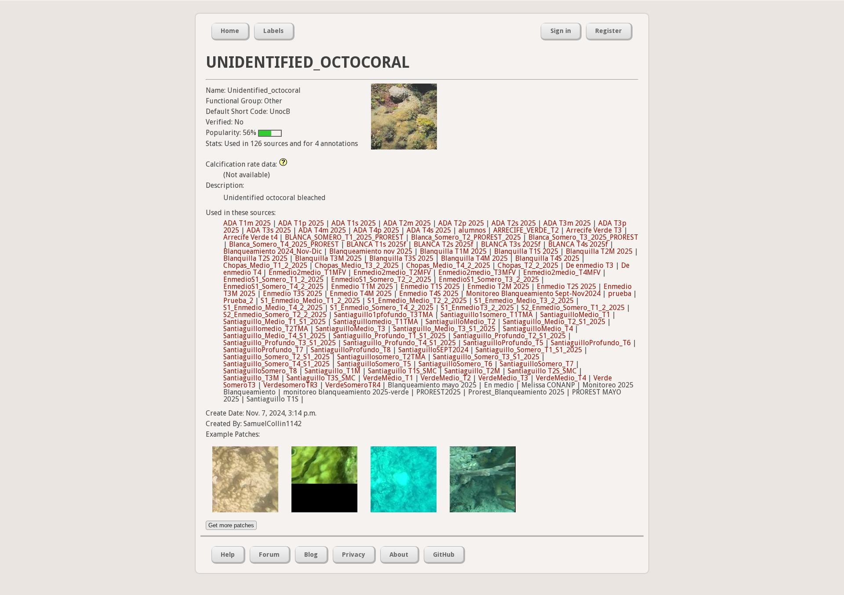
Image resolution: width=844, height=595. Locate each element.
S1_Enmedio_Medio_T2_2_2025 (417, 300)
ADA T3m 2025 (567, 223)
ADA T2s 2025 (513, 223)
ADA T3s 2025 (269, 230)
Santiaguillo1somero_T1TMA (486, 314)
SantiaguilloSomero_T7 (537, 364)
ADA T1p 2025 (301, 223)
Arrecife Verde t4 (250, 237)
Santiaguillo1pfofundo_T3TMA (383, 314)
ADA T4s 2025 (429, 230)
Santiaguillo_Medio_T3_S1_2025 (444, 329)
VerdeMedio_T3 (503, 378)
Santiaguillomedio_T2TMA (265, 329)
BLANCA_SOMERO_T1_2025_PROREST (344, 237)
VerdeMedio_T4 (561, 378)
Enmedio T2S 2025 (566, 286)
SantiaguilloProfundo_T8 (351, 350)
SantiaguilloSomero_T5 (374, 364)
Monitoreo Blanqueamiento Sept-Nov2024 (533, 293)
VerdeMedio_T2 (446, 378)
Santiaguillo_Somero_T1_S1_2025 (529, 350)
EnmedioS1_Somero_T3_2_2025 (489, 279)
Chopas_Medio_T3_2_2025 (357, 265)
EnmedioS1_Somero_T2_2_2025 (381, 279)
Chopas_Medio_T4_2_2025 (448, 265)
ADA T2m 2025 (407, 223)
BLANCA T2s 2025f (443, 244)
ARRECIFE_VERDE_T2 (526, 230)
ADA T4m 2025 (322, 230)
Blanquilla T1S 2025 (526, 251)
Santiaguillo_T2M (472, 371)
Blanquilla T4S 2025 (547, 258)
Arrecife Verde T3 (594, 230)
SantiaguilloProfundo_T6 (591, 343)
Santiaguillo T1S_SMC (402, 371)
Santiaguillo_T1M (332, 371)
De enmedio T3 (590, 265)
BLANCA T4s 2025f (578, 244)
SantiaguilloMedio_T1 (575, 314)
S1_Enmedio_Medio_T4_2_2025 (273, 307)
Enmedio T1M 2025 (362, 286)
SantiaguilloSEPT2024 (433, 350)
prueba (619, 293)
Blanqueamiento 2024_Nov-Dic (272, 251)
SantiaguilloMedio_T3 (351, 329)
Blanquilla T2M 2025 (599, 251)
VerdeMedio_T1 (388, 378)
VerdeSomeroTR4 (352, 385)
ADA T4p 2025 (376, 230)
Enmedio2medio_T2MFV (392, 272)
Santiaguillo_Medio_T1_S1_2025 (274, 322)
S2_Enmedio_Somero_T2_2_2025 (275, 314)
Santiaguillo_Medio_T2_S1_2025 (554, 322)
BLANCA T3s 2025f (511, 244)
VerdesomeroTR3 (290, 385)
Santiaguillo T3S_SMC (321, 378)
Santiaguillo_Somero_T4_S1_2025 (276, 364)
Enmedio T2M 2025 (498, 286)
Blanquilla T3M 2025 (328, 258)
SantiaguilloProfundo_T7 (263, 350)
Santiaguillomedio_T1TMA (375, 322)
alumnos (472, 230)
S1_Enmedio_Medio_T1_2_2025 (310, 300)
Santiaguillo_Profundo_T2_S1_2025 (509, 336)
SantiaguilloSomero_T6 (455, 364)
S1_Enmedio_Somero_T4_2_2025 (381, 307)
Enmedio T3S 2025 (292, 293)
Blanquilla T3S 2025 (401, 258)
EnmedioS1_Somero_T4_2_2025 (273, 286)
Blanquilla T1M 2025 (453, 251)
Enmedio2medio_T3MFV (477, 272)
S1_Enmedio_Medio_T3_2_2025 (524, 300)
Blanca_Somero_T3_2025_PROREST (583, 237)
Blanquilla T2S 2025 (255, 258)
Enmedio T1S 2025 (430, 286)
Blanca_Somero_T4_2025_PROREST (284, 244)
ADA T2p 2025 (461, 223)
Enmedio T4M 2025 (361, 293)
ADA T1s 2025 (353, 223)
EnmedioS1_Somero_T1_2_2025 (273, 279)
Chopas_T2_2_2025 (528, 265)
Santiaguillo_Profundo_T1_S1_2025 (389, 336)
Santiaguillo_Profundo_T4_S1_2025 (399, 343)
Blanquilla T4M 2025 (474, 258)
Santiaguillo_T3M (251, 378)
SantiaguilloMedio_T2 (460, 322)
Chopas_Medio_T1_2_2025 (265, 265)
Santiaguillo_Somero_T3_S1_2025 (486, 357)
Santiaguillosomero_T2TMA (381, 357)
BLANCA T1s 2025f (376, 244)
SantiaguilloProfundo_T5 (503, 343)
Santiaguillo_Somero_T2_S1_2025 (276, 357)
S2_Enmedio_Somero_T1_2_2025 (573, 307)
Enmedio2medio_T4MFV (561, 272)
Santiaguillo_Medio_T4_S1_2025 (274, 336)
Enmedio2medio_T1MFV (307, 272)
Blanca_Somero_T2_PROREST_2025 (466, 237)
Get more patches (231, 525)
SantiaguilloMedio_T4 (538, 329)
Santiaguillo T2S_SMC (542, 371)
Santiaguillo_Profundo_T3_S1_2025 (279, 343)
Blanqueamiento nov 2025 (370, 251)
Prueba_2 (238, 300)
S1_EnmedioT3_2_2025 (477, 307)
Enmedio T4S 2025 (428, 293)
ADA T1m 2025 (247, 223)
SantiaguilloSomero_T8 (260, 371)
